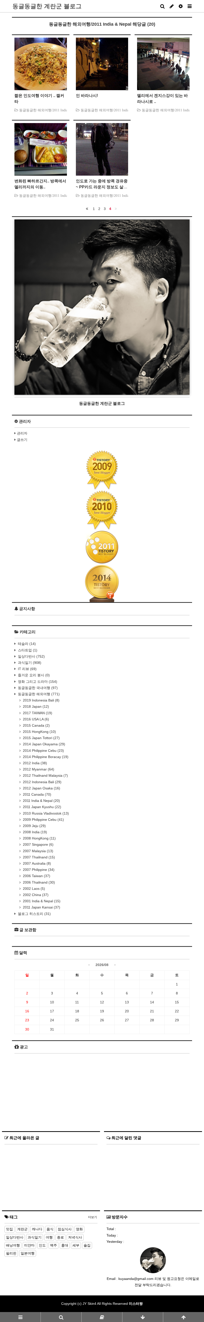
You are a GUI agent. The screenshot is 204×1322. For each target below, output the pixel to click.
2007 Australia (36, 863)
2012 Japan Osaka (41, 788)
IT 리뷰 (27, 669)
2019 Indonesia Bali (40, 700)
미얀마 (29, 1245)
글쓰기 (22, 440)
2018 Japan (35, 706)
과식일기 (29, 663)
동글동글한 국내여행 (37, 688)
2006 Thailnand (38, 882)
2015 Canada (36, 725)
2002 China (35, 895)
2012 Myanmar (38, 769)
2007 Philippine (38, 870)
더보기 (92, 1217)
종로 (60, 1237)
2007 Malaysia (37, 851)
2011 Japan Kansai (41, 907)
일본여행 (28, 1253)
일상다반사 (31, 656)
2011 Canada (36, 794)
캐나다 (37, 1229)
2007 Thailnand (38, 857)
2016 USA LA (35, 719)
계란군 (22, 1229)
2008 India (34, 832)
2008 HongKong (39, 838)
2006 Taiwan (36, 876)
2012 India (34, 763)
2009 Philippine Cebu (43, 820)
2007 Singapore (37, 844)
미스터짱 (136, 1304)
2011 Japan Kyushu (41, 807)
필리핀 (11, 1253)
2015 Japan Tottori (41, 738)
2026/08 (102, 965)
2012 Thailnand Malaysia (45, 775)
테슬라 (26, 644)
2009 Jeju (34, 826)
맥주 (53, 1245)
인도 (42, 1245)
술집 (87, 1245)
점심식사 (65, 1229)
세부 (75, 1245)
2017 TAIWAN (37, 713)
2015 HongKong (39, 732)
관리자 (22, 433)
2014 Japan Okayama (43, 744)
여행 (49, 1237)
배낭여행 (13, 1245)
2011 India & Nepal (41, 801)
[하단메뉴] (142, 1317)
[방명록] (101, 1317)
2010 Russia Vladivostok (45, 813)
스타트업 (27, 650)
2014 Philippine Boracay (45, 757)
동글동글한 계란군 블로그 (47, 6)
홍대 (64, 1245)
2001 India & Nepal (41, 901)
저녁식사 (75, 1237)
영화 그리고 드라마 (37, 682)
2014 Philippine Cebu (43, 751)
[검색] (61, 1317)
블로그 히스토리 (34, 914)
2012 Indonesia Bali (41, 782)
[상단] (183, 1317)
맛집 (9, 1229)
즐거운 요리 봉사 (33, 675)
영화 (79, 1229)
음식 (50, 1229)
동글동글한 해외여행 (38, 694)
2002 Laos (33, 889)
